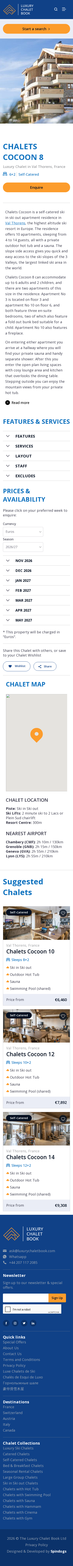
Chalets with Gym (17, 1518)
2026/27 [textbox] (11, 547)
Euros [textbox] (10, 532)
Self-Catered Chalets (20, 1459)
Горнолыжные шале (20, 1383)
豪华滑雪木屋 (13, 1388)
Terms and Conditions (21, 1359)
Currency (9, 524)
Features (25, 436)
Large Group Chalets (20, 1477)
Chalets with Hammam (22, 1506)
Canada (9, 1430)
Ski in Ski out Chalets (20, 1483)
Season (8, 539)
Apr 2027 (23, 610)
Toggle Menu (64, 9)
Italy (6, 1424)
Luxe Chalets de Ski (19, 1371)
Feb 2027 (23, 590)
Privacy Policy (14, 1365)
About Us (11, 1348)
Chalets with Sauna (19, 1500)
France (8, 1406)
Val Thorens (15, 223)
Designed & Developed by (36, 1551)
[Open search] (56, 9)
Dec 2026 (23, 570)
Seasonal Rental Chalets (23, 1471)
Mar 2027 (23, 600)
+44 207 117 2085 (23, 1262)
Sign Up (57, 1298)
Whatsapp (17, 1256)
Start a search (34, 28)
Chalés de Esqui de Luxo (23, 1377)
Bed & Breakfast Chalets (23, 1465)
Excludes (25, 475)
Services (24, 446)
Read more (20, 402)
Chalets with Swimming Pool (27, 1494)
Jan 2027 (23, 580)
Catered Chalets (16, 1454)
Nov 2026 (23, 560)
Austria (9, 1418)
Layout (23, 456)
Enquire (36, 187)
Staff (21, 466)
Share (48, 666)
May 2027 (23, 620)
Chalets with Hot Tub (21, 1489)
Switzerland (13, 1412)
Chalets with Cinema (20, 1512)
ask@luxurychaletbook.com (32, 1250)
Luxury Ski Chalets (18, 1448)
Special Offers (14, 1342)
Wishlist (20, 666)
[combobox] (23, 531)
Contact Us (12, 1353)
